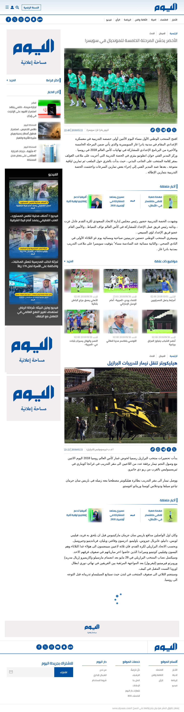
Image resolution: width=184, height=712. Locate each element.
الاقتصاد (164, 19)
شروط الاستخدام (99, 680)
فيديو (109, 19)
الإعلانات (136, 685)
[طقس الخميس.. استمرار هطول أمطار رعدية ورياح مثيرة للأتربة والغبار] (49, 131)
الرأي (118, 19)
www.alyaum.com (121, 708)
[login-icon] (12, 7)
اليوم (106, 130)
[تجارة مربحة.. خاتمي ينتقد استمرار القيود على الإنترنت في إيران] (49, 109)
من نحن (103, 670)
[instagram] (21, 19)
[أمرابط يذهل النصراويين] (159, 281)
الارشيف (136, 675)
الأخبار (174, 19)
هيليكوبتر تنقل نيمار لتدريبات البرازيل (142, 362)
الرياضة (127, 19)
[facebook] (8, 19)
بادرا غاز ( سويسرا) (95, 130)
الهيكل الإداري (100, 675)
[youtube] (27, 19)
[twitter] (14, 19)
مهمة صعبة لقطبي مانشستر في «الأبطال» (153, 201)
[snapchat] (33, 19)
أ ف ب (110, 449)
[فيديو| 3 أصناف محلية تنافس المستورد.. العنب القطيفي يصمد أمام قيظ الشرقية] (33, 196)
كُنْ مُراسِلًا (135, 670)
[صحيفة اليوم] (166, 7)
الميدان (162, 33)
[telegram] (163, 130)
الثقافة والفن (141, 19)
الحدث (152, 33)
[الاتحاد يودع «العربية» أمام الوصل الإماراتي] (121, 281)
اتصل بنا (136, 680)
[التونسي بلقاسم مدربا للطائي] (121, 321)
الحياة (153, 19)
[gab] (40, 19)
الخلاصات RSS (134, 696)
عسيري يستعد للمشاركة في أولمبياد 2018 (116, 201)
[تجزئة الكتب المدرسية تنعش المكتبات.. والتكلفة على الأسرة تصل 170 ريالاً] (33, 242)
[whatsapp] (158, 130)
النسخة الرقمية (31, 7)
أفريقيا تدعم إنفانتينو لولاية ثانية (76, 199)
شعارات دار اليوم (132, 691)
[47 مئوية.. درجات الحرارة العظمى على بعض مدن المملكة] (49, 153)
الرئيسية (173, 33)
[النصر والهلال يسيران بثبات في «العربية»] (82, 321)
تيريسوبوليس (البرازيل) (97, 449)
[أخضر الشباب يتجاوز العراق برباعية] (159, 321)
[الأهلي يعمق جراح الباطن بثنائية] (82, 281)
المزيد (69, 261)
